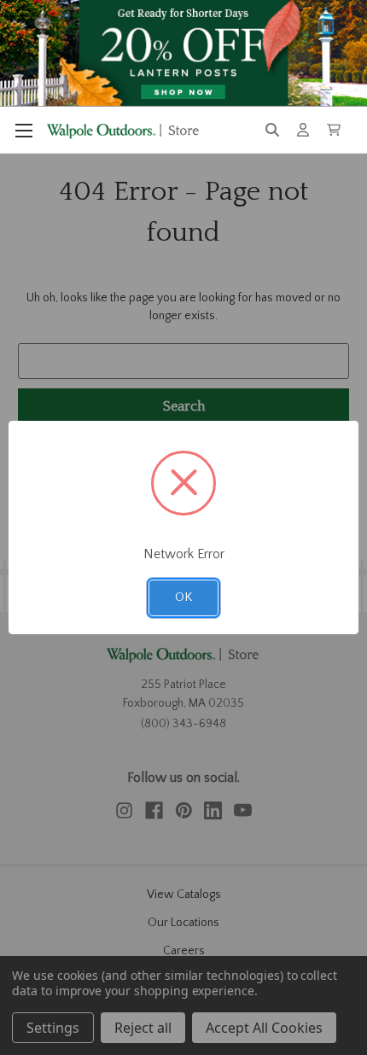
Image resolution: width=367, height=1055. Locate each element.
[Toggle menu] (23, 130)
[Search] (272, 130)
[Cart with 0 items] (334, 130)
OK (183, 597)
